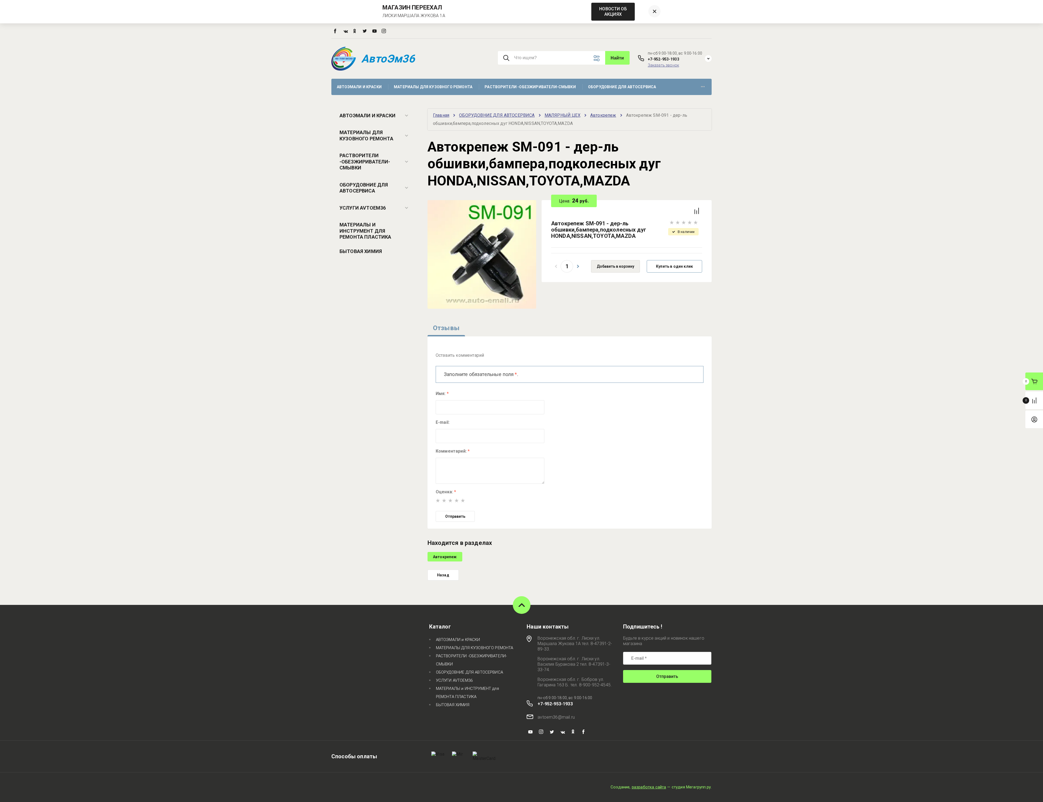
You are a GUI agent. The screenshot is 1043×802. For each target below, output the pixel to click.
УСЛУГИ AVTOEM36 (363, 208)
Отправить (455, 516)
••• (703, 87)
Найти (617, 58)
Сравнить (696, 211)
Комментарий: (453, 451)
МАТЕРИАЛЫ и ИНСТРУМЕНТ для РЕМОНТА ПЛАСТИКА (365, 231)
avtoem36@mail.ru (556, 717)
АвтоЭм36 (388, 58)
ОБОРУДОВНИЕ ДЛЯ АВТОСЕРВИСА (364, 188)
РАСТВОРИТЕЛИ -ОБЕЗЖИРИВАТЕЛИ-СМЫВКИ (365, 161)
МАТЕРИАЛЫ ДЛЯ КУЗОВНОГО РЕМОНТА (366, 135)
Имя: (442, 393)
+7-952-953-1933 (663, 59)
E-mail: (443, 422)
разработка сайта (649, 787)
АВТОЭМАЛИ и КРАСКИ (367, 115)
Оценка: (446, 491)
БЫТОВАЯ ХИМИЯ (361, 251)
